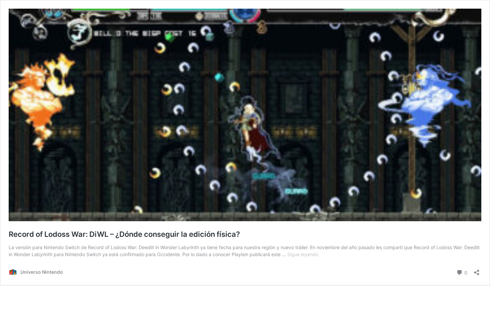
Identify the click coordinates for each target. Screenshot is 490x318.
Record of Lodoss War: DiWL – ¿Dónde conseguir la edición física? (124, 234)
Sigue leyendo (302, 254)
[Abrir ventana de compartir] (476, 270)
